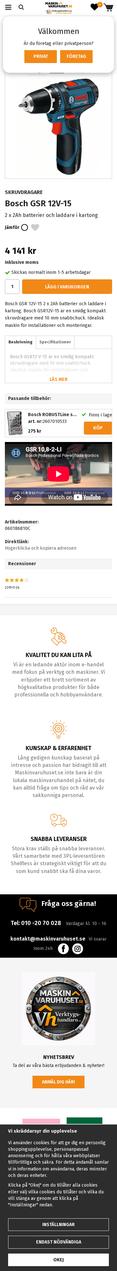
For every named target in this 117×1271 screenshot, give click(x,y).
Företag (76, 56)
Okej (58, 1260)
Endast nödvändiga (58, 1242)
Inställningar (58, 1224)
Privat (40, 56)
